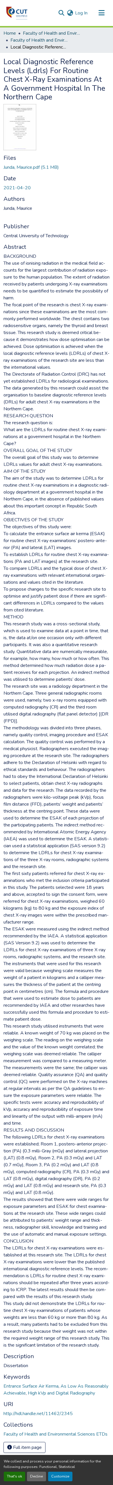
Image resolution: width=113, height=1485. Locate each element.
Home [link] (9, 33)
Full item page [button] (27, 1447)
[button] (16, 13)
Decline (36, 1476)
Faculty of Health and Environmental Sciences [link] (52, 33)
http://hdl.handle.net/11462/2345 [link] (38, 1413)
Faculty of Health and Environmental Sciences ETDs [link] (39, 40)
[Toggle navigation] (101, 13)
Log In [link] (81, 13)
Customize (60, 1476)
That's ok (14, 1476)
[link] (56, 167)
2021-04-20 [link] (17, 188)
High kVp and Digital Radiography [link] (61, 1393)
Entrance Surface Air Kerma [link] (31, 1386)
